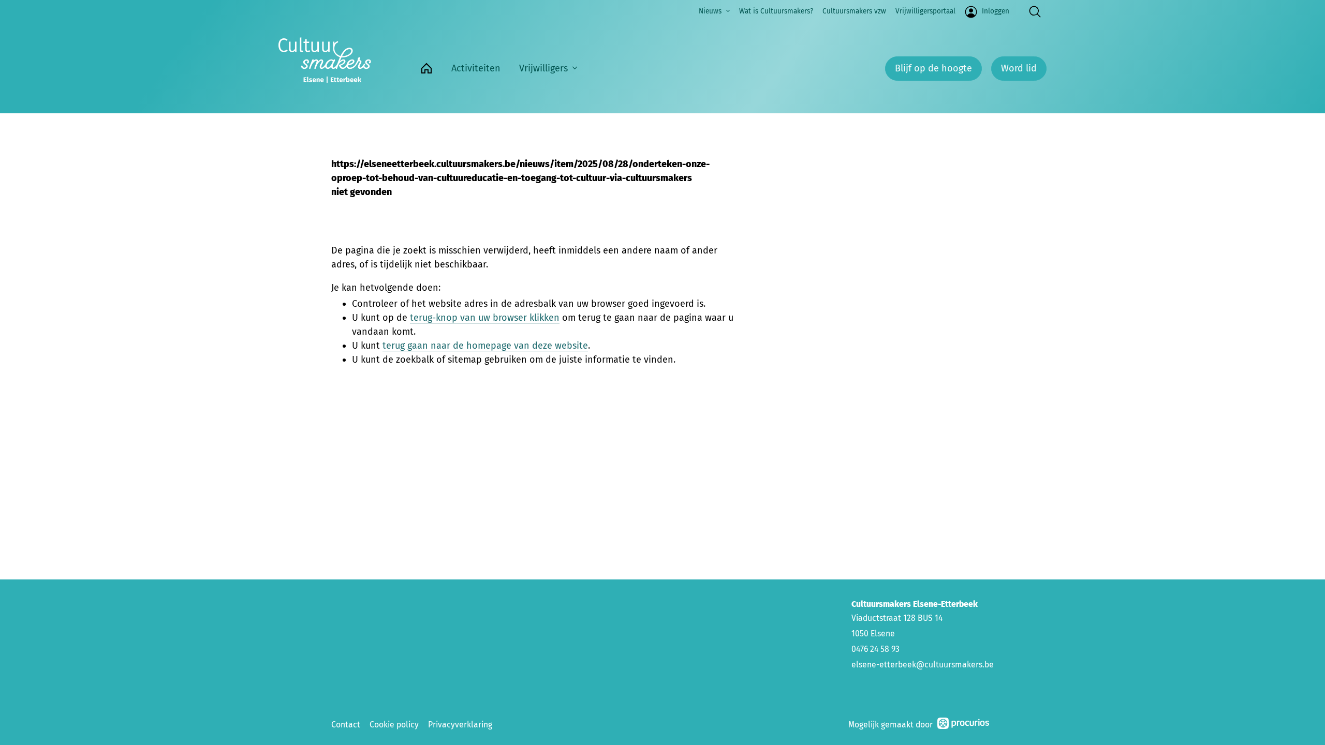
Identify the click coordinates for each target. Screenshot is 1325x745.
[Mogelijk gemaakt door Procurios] (963, 725)
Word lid (1019, 68)
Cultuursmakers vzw (854, 11)
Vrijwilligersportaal (925, 11)
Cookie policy (394, 724)
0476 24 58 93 (875, 649)
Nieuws (710, 11)
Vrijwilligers (543, 68)
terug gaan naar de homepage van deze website (485, 345)
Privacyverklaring (460, 724)
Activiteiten (475, 68)
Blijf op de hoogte (933, 68)
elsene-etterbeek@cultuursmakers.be (922, 664)
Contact (345, 724)
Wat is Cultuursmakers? (776, 11)
